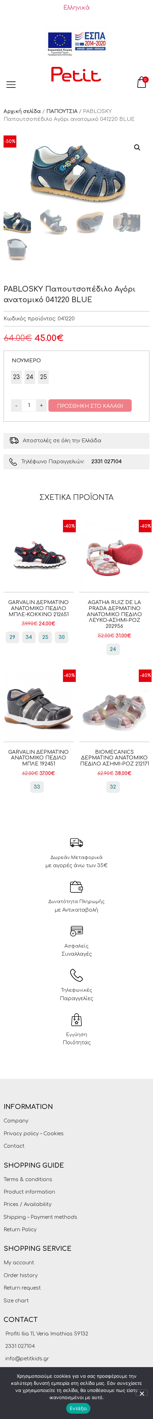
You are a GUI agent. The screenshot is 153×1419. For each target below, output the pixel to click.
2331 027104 (106, 462)
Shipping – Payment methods (40, 1217)
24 (113, 649)
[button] (137, 147)
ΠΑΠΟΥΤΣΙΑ (62, 111)
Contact (14, 1146)
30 (62, 637)
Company (16, 1121)
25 (45, 637)
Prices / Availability (28, 1204)
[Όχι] (142, 1392)
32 (113, 787)
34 (29, 637)
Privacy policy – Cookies (34, 1133)
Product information (29, 1192)
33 (37, 787)
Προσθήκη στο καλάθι (90, 406)
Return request (22, 1288)
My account (19, 1262)
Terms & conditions (28, 1179)
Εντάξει (78, 1408)
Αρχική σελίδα (22, 111)
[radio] (16, 377)
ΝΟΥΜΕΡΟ (26, 360)
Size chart (16, 1300)
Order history (21, 1275)
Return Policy (20, 1229)
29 (12, 637)
